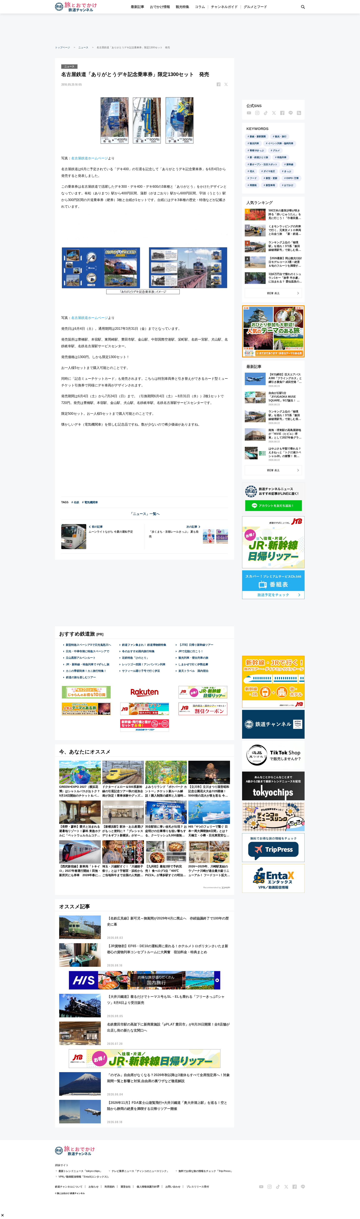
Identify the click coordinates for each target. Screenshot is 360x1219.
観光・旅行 (280, 136)
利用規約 (110, 1186)
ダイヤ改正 (269, 171)
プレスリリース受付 (197, 1186)
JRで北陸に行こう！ (190, 651)
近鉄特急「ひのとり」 (135, 657)
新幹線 (289, 164)
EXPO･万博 (292, 178)
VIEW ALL (273, 293)
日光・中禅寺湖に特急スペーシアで (87, 651)
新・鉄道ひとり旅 (259, 157)
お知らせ (94, 1186)
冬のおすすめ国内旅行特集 (138, 651)
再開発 (253, 185)
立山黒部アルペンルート (81, 657)
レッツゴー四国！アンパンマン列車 (143, 664)
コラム (200, 7)
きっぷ (287, 171)
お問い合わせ (172, 1186)
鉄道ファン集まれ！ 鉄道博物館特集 (144, 644)
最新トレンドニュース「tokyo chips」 (80, 1171)
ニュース (83, 47)
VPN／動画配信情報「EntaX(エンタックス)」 (84, 1176)
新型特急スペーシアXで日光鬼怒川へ (88, 644)
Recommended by (212, 887)
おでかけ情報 (160, 7)
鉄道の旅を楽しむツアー (81, 677)
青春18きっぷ (257, 150)
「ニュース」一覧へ (145, 514)
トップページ (62, 47)
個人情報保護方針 (147, 1186)
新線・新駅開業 (258, 136)
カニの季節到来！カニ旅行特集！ (86, 670)
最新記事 (137, 7)
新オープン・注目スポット (263, 164)
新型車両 (270, 185)
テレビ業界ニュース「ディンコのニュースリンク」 (140, 1171)
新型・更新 (271, 178)
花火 (252, 171)
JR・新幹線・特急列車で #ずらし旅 (87, 664)
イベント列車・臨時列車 (280, 143)
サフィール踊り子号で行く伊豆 (141, 670)
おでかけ (288, 185)
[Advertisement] (180, 29)
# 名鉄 (75, 502)
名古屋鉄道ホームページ (89, 158)
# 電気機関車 (90, 502)
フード (253, 178)
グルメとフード (255, 7)
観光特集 (182, 7)
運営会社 (126, 1186)
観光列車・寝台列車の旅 (193, 657)
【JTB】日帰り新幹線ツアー (196, 644)
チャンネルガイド (224, 7)
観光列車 (254, 143)
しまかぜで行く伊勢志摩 (193, 664)
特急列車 (281, 157)
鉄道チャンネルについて (68, 1186)
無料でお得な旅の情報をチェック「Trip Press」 (206, 1171)
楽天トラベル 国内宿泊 (193, 670)
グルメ (276, 150)
